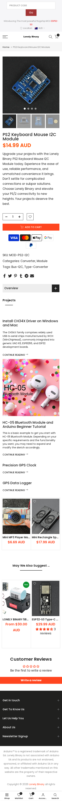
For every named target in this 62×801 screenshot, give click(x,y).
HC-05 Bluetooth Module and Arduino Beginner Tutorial (28, 424)
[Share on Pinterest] (15, 276)
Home (6, 47)
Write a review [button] (31, 680)
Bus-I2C (17, 267)
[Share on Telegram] (26, 276)
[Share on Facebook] (4, 276)
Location (27, 28)
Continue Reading (14, 355)
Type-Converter (36, 267)
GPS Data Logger (17, 483)
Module (42, 261)
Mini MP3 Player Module (18, 537)
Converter (27, 261)
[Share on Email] (32, 276)
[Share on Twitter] (10, 276)
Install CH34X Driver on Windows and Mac (30, 323)
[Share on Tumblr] (21, 276)
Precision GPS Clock (19, 465)
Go (31, 13)
